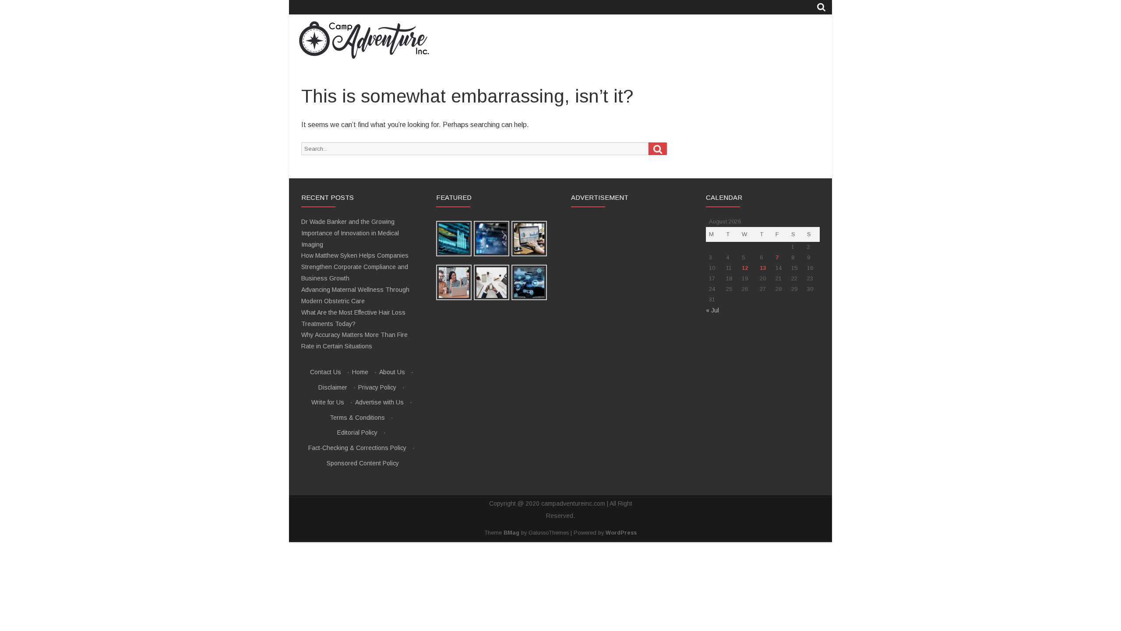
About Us (392, 372)
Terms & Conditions (357, 417)
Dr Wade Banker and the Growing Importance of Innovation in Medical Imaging (350, 233)
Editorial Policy (357, 432)
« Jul (712, 310)
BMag (511, 533)
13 (763, 268)
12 (745, 268)
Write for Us (327, 402)
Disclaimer (332, 387)
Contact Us (325, 372)
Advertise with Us (379, 402)
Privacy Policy (377, 387)
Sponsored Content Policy (363, 463)
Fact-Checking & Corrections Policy (357, 447)
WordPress (621, 533)
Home (360, 372)
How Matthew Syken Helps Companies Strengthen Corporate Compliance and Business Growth (355, 267)
